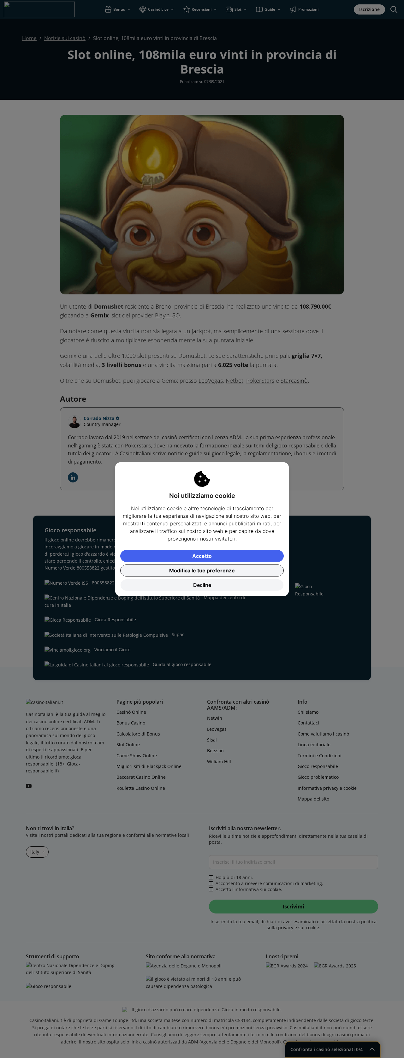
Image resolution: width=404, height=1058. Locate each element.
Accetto (202, 556)
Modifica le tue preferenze (202, 570)
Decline (202, 585)
